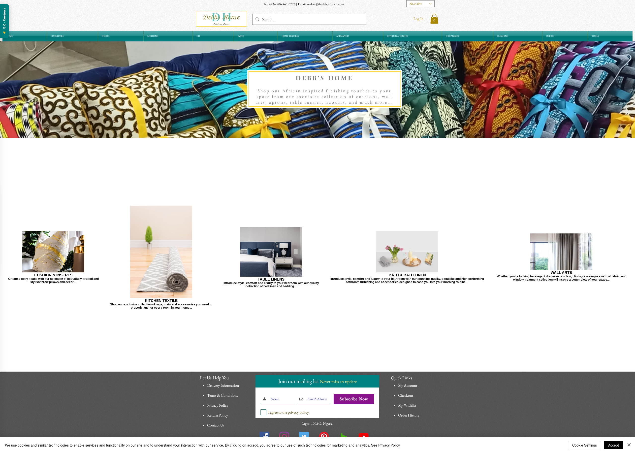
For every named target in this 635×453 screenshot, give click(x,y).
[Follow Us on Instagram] (284, 437)
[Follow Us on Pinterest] (324, 437)
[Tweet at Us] (304, 437)
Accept (613, 445)
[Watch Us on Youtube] (364, 437)
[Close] (629, 445)
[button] (420, 3)
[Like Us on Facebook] (264, 437)
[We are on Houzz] (344, 437)
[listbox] (420, 3)
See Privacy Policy (385, 445)
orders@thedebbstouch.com (325, 4)
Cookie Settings (584, 445)
